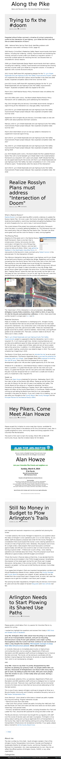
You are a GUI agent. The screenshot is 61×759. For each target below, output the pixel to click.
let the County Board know (26, 725)
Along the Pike (30, 4)
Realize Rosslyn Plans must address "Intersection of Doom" (27, 193)
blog (33, 584)
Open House (17, 379)
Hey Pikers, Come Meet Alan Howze (29, 411)
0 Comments (22, 417)
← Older (8, 732)
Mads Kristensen (26, 757)
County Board (30, 395)
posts (37, 584)
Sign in (57, 757)
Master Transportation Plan (16, 694)
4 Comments (23, 206)
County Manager (43, 395)
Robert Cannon (44, 252)
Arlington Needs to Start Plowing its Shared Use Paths (28, 605)
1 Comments (22, 29)
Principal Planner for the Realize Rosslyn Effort (20, 397)
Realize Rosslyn (10, 217)
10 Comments (26, 616)
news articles (46, 584)
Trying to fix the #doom (27, 22)
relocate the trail (40, 354)
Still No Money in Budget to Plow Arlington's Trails (29, 513)
